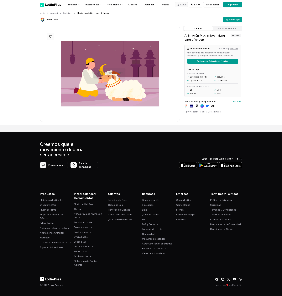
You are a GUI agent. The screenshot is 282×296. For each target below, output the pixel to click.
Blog (144, 209)
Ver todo (237, 101)
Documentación (150, 200)
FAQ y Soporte (150, 224)
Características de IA (153, 253)
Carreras (181, 219)
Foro (144, 219)
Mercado (45, 237)
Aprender (149, 4)
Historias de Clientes (119, 209)
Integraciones (92, 4)
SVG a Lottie (81, 236)
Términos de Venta (220, 214)
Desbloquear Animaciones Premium (212, 61)
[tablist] (212, 28)
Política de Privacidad (221, 200)
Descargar (234, 19)
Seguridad (215, 204)
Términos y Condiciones (223, 209)
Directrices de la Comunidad (225, 224)
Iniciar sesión (213, 4)
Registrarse (233, 4)
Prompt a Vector (83, 227)
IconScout (234, 48)
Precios (165, 4)
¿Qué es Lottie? (150, 214)
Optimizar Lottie (83, 256)
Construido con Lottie (120, 214)
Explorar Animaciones (51, 247)
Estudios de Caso (117, 200)
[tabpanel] (212, 78)
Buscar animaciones (184, 4)
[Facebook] (217, 279)
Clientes (132, 4)
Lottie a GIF (80, 241)
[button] (42, 19)
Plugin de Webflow (84, 204)
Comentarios (183, 204)
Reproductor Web (83, 222)
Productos (72, 4)
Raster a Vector (82, 232)
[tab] (198, 28)
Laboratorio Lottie (152, 229)
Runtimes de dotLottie (154, 248)
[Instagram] (222, 279)
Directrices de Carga (221, 229)
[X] (228, 279)
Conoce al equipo (185, 214)
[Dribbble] (240, 279)
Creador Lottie (48, 204)
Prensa (180, 209)
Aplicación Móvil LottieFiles (54, 227)
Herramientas (114, 4)
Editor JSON (80, 251)
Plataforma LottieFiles (51, 200)
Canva (77, 209)
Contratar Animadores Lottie (55, 242)
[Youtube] (234, 279)
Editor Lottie (47, 223)
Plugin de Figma (48, 209)
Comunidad (148, 234)
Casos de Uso (115, 204)
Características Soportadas (157, 243)
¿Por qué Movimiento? (120, 219)
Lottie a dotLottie (83, 246)
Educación (147, 204)
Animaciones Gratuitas (52, 232)
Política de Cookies (220, 219)
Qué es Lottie (183, 200)
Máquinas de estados (153, 238)
